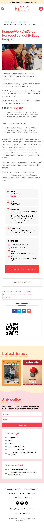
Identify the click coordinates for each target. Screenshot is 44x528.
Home (6, 22)
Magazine (13, 493)
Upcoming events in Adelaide (18, 22)
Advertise (31, 493)
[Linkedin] (24, 311)
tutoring (6, 298)
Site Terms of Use (27, 509)
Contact (28, 497)
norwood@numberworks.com (22, 253)
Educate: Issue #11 (30, 2)
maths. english (9, 294)
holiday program (14, 291)
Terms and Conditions (22, 513)
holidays (27, 291)
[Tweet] (19, 311)
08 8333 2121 (20, 248)
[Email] (29, 311)
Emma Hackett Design (22, 520)
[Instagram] (22, 503)
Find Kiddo (18, 497)
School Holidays (24, 294)
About (22, 493)
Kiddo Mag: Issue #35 (14, 2)
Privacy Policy (14, 509)
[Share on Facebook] (14, 311)
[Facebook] (17, 503)
